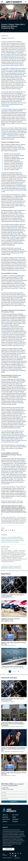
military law (3, 540)
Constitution (4, 538)
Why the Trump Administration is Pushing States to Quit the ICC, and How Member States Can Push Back (14, 749)
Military (21, 538)
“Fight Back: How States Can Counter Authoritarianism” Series (10, 619)
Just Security (10, 621)
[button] (25, 2)
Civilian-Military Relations (16, 537)
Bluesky (10, 550)
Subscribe (13, 801)
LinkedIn (15, 550)
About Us (5, 815)
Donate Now (8, 849)
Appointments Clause (6, 537)
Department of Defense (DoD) (13, 538)
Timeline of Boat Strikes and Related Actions (12, 666)
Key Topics (15, 815)
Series (14, 817)
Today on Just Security (8, 789)
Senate (5, 542)
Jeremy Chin (10, 667)
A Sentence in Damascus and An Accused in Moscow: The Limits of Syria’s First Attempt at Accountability (12, 724)
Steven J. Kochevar (12, 645)
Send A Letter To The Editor (12, 567)
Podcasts (15, 821)
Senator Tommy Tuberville (13, 542)
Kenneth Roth (20, 726)
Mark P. (4, 549)
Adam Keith (10, 751)
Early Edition (6, 787)
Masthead (5, 817)
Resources (15, 819)
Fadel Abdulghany (11, 726)
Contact (5, 821)
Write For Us (6, 819)
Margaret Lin (16, 667)
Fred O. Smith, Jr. (11, 597)
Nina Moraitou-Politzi (19, 751)
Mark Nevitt (5, 35)
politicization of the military (12, 540)
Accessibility (17, 857)
